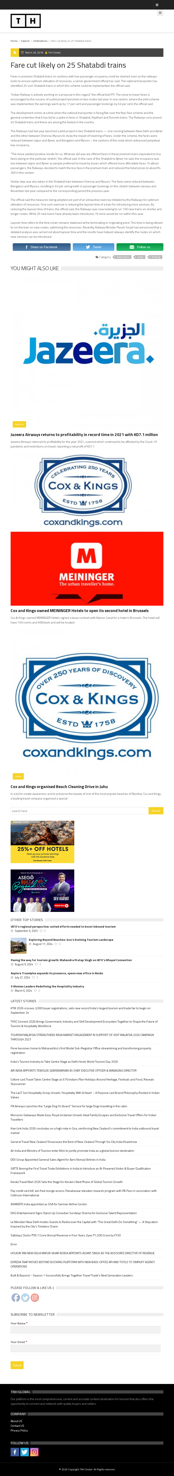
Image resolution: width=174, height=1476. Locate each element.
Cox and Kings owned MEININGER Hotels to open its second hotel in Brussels (80, 610)
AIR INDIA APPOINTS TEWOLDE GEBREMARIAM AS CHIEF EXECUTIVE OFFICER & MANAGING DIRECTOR (74, 1070)
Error (14, 1244)
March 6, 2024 (23, 990)
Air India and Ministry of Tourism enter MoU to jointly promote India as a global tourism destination (72, 1150)
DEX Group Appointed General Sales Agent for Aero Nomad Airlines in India (58, 1159)
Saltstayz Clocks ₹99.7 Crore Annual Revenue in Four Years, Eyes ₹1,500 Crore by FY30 (66, 1235)
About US (16, 1421)
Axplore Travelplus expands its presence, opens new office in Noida (57, 973)
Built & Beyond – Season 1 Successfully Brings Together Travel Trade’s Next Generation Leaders (72, 1275)
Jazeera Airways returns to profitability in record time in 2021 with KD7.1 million (84, 434)
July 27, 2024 (22, 977)
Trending (156, 257)
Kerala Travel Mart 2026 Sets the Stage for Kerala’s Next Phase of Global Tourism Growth (67, 1182)
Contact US (17, 1425)
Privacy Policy (19, 1430)
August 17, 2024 (42, 944)
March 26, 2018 (34, 52)
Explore (25, 41)
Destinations (40, 41)
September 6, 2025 (26, 931)
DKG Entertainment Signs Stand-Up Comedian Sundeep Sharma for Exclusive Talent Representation (74, 1213)
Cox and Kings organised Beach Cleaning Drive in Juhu (59, 786)
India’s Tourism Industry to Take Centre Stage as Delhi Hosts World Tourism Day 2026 (64, 1061)
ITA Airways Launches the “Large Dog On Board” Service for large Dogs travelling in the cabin (69, 1106)
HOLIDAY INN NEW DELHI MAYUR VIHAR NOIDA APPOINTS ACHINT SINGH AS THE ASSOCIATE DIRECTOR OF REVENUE (82, 1253)
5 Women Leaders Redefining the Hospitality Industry (47, 986)
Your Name (19, 1323)
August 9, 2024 (24, 964)
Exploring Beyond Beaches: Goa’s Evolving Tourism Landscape (71, 940)
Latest (140, 257)
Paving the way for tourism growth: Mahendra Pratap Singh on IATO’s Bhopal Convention (71, 960)
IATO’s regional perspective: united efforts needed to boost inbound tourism (63, 926)
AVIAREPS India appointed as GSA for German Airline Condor (49, 1204)
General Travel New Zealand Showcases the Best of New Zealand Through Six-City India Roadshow (74, 1141)
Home (14, 41)
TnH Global (54, 52)
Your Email (19, 1342)
